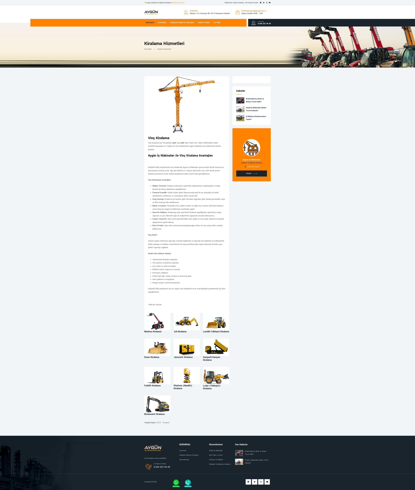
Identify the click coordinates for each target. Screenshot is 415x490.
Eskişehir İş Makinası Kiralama (219, 464)
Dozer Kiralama (151, 357)
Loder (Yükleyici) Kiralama (211, 387)
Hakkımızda (228, 3)
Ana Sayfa (178, 5)
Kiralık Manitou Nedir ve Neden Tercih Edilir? (255, 100)
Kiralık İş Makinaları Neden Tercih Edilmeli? (256, 109)
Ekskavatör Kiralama (154, 414)
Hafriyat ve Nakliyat (216, 460)
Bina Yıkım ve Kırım (216, 455)
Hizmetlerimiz (204, 23)
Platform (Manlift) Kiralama (183, 387)
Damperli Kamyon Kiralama (211, 359)
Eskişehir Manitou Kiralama (210, 5)
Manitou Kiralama (152, 331)
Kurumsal (190, 5)
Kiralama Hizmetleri (164, 49)
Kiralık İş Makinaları (216, 450)
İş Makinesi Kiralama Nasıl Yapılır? (256, 118)
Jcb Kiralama (180, 331)
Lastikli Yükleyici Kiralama (216, 331)
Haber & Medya (238, 3)
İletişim (217, 23)
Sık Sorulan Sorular (251, 3)
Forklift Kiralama (152, 385)
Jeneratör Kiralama (183, 357)
